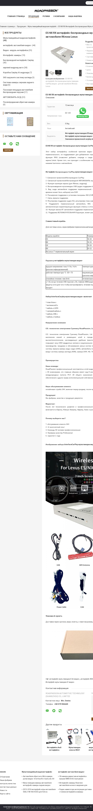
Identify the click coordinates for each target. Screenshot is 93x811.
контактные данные (8, 787)
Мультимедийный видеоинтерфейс (42, 26)
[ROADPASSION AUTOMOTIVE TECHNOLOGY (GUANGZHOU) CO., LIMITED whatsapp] (12, 144)
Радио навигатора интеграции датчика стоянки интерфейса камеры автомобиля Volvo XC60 (75, 790)
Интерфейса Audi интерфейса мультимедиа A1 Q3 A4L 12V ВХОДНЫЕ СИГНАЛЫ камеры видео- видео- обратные (54, 748)
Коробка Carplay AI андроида (16, 72)
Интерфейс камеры (12, 55)
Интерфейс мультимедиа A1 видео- (60, 682)
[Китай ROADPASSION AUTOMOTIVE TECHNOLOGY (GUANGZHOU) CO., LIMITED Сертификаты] (10, 121)
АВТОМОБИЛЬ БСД (12, 97)
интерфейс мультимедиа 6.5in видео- (64, 679)
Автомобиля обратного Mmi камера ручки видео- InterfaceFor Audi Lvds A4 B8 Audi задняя (38, 777)
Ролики (46, 16)
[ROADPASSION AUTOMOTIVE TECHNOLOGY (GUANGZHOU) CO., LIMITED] (46, 10)
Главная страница (16, 16)
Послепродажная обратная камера (19, 102)
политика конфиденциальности (16, 807)
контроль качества (8, 784)
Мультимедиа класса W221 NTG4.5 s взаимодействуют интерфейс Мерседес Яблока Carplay (74, 748)
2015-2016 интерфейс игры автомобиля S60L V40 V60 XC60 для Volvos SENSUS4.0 (39, 790)
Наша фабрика (75, 16)
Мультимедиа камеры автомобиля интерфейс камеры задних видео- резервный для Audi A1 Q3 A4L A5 (37, 784)
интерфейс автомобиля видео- (17, 45)
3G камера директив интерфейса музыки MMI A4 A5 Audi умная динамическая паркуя (72, 777)
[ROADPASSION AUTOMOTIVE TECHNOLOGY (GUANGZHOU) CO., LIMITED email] (6, 144)
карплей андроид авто (13, 67)
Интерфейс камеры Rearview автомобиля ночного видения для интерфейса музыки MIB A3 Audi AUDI (74, 784)
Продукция (33, 16)
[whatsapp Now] (82, 112)
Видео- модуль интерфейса (15, 50)
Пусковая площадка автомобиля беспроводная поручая (18, 91)
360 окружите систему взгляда (17, 77)
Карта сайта (5, 794)
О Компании (59, 16)
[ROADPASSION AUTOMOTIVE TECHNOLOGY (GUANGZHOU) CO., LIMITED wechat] (19, 144)
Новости (3, 790)
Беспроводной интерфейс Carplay (18, 60)
